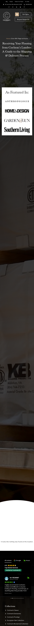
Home (8, 38)
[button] (17, 14)
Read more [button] (8, 593)
